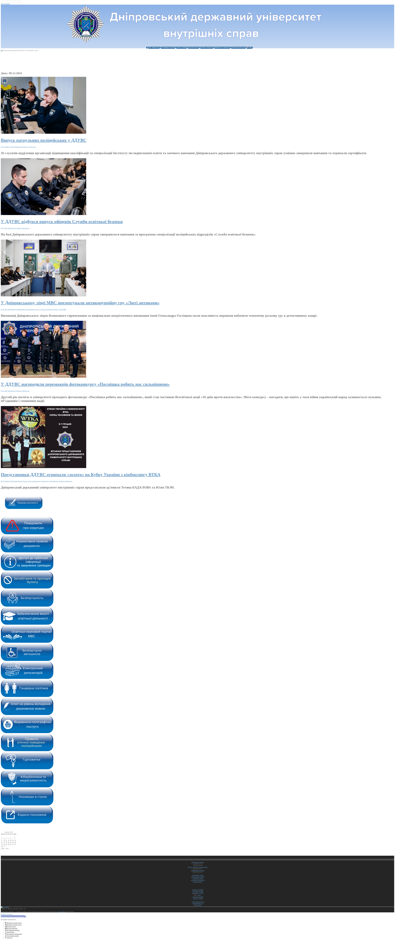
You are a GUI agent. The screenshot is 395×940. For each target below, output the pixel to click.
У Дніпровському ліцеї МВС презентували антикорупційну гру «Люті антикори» (80, 302)
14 (13, 840)
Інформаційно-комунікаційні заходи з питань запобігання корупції (37, 309)
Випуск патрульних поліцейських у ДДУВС (43, 140)
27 (10, 844)
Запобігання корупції (238, 47)
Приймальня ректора (197, 870)
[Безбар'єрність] (27, 606)
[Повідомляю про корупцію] (27, 534)
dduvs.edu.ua (62, 911)
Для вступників (181, 47)
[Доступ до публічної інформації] (27, 570)
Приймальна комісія (197, 862)
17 (4, 842)
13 (10, 840)
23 (2, 844)
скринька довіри (197, 878)
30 (2, 846)
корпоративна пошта (197, 877)
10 (4, 840)
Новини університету (29, 147)
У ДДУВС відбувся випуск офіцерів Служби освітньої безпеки (62, 221)
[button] (13, 916)
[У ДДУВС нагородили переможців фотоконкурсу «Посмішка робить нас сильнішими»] (43, 377)
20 (10, 842)
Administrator (18, 147)
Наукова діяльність (206, 47)
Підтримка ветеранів (168, 47)
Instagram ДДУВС (197, 893)
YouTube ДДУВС (197, 891)
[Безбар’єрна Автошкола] (27, 660)
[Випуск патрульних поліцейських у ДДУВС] (43, 133)
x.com (198, 895)
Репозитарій (197, 905)
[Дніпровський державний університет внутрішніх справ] (197, 44)
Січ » (7, 848)
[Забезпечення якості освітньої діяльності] (27, 624)
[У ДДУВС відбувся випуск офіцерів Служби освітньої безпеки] (43, 214)
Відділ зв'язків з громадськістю (197, 867)
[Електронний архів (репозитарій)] (27, 678)
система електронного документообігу (197, 881)
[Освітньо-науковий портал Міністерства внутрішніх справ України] (27, 642)
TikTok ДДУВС (197, 898)
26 (8, 844)
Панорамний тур (197, 903)
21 (13, 842)
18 (6, 842)
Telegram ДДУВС (197, 897)
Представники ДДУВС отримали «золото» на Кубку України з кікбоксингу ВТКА (80, 474)
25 (6, 844)
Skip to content (5, 4)
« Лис (2, 848)
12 (8, 840)
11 (6, 840)
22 (15, 842)
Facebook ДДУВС (197, 890)
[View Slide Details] (23, 508)
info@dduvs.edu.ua (197, 875)
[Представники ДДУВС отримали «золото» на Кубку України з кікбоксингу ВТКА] (43, 467)
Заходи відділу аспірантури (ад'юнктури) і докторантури (40, 481)
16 (2, 842)
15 (15, 840)
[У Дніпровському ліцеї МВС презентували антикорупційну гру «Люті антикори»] (43, 296)
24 (4, 844)
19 (8, 842)
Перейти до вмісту (6, 914)
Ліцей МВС (62, 309)
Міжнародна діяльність (222, 47)
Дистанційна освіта (197, 902)
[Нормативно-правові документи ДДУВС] (27, 552)
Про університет (154, 47)
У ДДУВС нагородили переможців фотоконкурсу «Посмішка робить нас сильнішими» (85, 384)
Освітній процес (193, 47)
